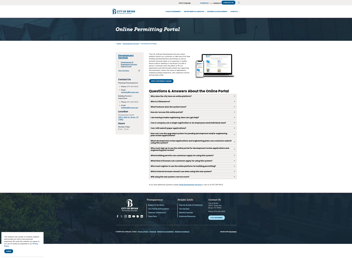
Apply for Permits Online (161, 81)
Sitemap (153, 232)
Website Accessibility (165, 232)
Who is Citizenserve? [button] (160, 101)
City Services (184, 209)
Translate (217, 3)
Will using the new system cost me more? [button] (170, 176)
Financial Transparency (157, 212)
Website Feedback (182, 232)
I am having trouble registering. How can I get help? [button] (175, 117)
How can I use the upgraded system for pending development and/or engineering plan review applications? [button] (189, 134)
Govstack (232, 232)
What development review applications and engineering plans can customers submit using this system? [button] (191, 142)
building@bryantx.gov (129, 108)
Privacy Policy (143, 232)
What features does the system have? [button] (168, 107)
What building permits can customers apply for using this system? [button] (182, 155)
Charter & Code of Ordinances (191, 205)
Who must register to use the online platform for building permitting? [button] (183, 166)
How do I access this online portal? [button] (167, 112)
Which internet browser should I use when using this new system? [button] (181, 171)
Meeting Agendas (186, 212)
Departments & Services (194, 11)
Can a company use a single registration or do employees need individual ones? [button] (188, 123)
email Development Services (190, 185)
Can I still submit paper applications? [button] (168, 128)
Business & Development (217, 11)
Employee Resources (187, 216)
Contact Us (228, 3)
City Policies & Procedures (158, 209)
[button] (127, 71)
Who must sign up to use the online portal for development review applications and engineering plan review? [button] (190, 149)
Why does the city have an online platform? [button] (171, 96)
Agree (8, 251)
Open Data (152, 216)
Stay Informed (216, 218)
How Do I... (235, 11)
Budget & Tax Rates (156, 205)
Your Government (173, 11)
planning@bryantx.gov (130, 92)
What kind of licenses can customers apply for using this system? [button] (181, 161)
